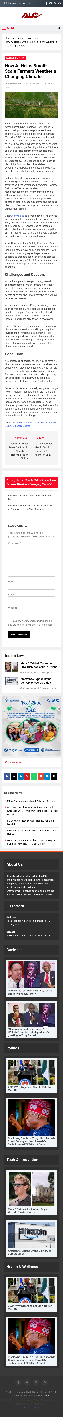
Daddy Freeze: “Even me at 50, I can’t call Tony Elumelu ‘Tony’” (30, 992)
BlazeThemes (31, 1407)
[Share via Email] (41, 776)
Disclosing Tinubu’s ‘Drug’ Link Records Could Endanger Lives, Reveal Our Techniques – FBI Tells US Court (33, 811)
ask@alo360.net (42, 935)
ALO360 (45, 1395)
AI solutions (18, 215)
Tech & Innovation (15, 57)
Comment (14, 543)
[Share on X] (14, 776)
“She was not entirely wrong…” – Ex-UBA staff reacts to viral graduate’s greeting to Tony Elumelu (29, 1032)
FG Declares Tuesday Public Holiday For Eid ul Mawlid (15, 1)
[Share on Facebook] (7, 776)
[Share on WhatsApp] (34, 776)
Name (12, 581)
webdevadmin (14, 83)
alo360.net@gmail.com (18, 935)
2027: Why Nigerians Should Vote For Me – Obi (31, 801)
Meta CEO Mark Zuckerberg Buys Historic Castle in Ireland (27, 1211)
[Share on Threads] (54, 776)
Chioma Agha (29, 672)
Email (12, 594)
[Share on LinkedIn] (21, 776)
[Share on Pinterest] (27, 776)
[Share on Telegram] (47, 776)
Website (12, 607)
